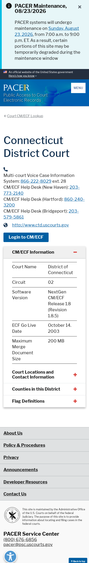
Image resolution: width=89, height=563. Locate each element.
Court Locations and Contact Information (33, 375)
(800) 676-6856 (20, 539)
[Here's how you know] (44, 74)
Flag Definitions (28, 401)
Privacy (11, 457)
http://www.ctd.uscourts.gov (40, 225)
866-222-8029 (36, 181)
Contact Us (14, 494)
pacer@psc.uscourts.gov (28, 544)
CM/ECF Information (33, 252)
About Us (12, 433)
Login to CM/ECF (26, 237)
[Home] (16, 87)
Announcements (20, 469)
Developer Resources (25, 482)
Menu (78, 88)
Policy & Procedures (24, 445)
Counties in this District (36, 389)
